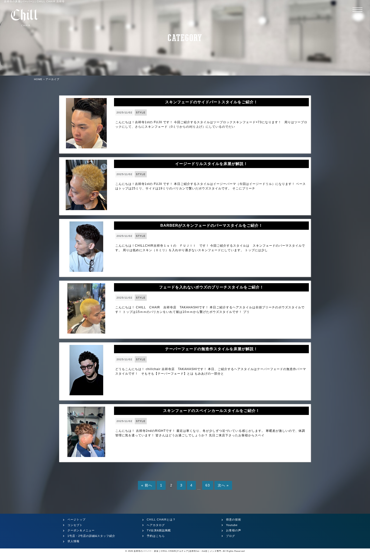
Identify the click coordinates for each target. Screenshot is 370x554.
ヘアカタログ (156, 525)
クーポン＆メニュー (81, 530)
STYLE (140, 112)
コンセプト (75, 525)
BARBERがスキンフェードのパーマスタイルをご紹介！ (211, 225)
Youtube (232, 525)
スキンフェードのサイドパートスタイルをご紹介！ (211, 102)
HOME (38, 79)
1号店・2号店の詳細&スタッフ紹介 (91, 535)
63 (207, 485)
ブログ (230, 535)
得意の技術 (233, 519)
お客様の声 (233, 530)
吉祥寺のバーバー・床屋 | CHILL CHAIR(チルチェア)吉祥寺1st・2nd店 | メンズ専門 (177, 551)
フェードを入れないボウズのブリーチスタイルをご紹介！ (211, 287)
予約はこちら (156, 535)
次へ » (223, 485)
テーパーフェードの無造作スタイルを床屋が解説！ (211, 349)
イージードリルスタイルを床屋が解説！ (211, 163)
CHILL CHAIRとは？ (161, 519)
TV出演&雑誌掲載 (159, 530)
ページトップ (76, 519)
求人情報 (73, 541)
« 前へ (146, 485)
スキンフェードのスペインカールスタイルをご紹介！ (211, 410)
